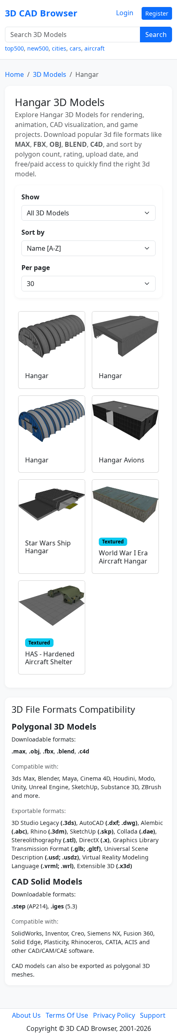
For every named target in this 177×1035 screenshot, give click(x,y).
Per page (35, 267)
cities (59, 48)
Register (156, 13)
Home (14, 74)
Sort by (32, 232)
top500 (14, 48)
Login (124, 12)
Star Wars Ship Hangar (48, 546)
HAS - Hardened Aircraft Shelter (50, 657)
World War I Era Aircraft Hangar (123, 556)
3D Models (49, 74)
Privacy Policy (114, 1015)
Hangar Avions (121, 459)
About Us (26, 1015)
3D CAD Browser (41, 13)
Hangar (37, 375)
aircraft (94, 48)
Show (30, 196)
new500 (38, 48)
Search (156, 34)
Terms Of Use (67, 1015)
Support (152, 1015)
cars (75, 48)
